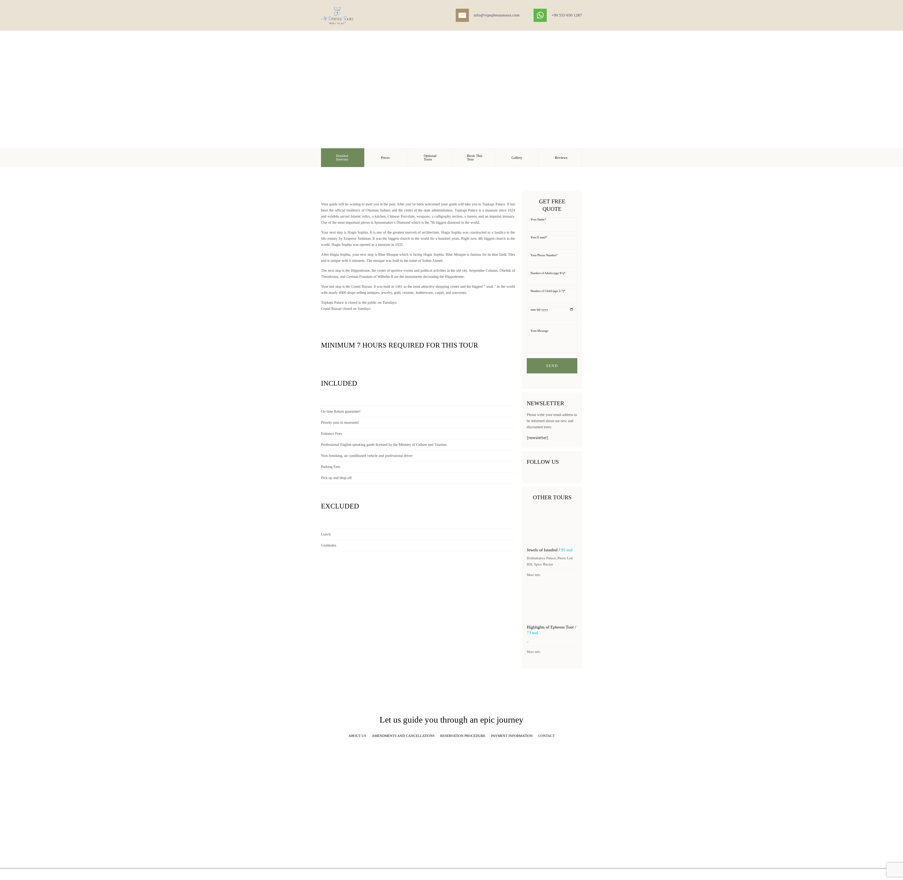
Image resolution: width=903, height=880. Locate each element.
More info (533, 575)
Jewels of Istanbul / (549, 550)
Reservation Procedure (462, 736)
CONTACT (546, 736)
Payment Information (512, 736)
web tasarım (539, 874)
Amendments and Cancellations (403, 736)
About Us (357, 736)
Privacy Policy (572, 874)
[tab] (342, 157)
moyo (552, 874)
